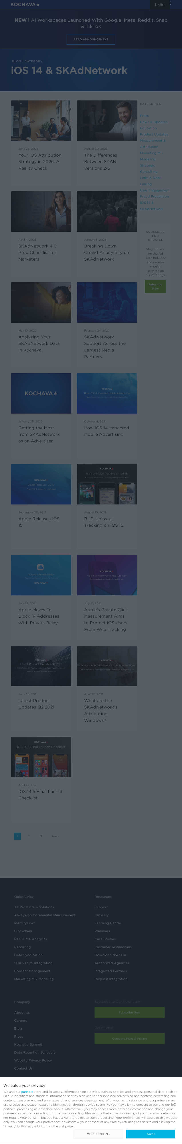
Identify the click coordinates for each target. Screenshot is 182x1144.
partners (27, 1091)
